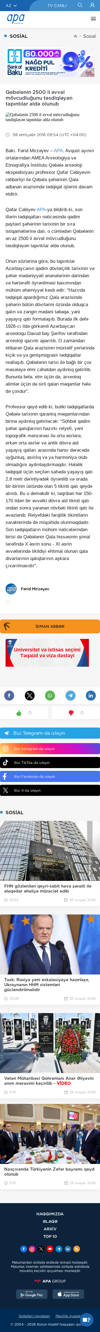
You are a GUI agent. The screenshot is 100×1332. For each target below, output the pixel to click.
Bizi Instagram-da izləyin (34, 749)
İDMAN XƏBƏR (50, 626)
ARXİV (50, 1228)
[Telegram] (59, 1249)
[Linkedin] (67, 1249)
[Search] (80, 5)
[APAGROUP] (50, 1281)
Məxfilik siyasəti (68, 1316)
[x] (41, 1249)
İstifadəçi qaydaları (34, 1316)
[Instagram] (32, 1249)
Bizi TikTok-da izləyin (31, 763)
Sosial (89, 36)
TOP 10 (50, 1236)
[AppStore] (68, 1294)
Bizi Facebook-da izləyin (34, 776)
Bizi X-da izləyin (27, 790)
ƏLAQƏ (50, 1221)
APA (58, 150)
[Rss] (76, 1249)
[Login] (92, 5)
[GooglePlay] (32, 1294)
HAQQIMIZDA (50, 1213)
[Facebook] (23, 1249)
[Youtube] (50, 1249)
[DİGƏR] (92, 19)
